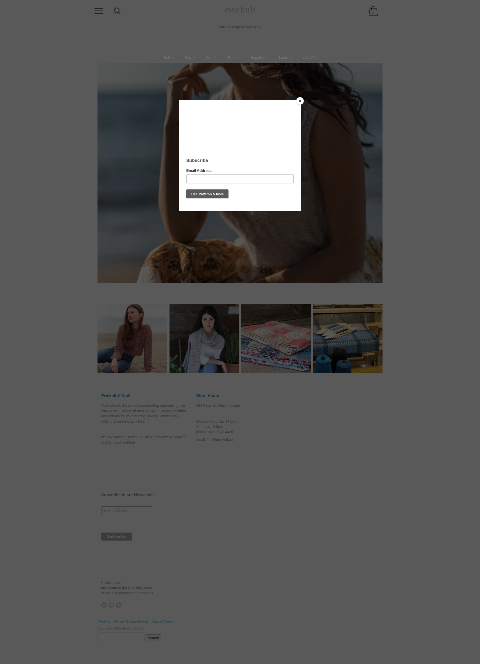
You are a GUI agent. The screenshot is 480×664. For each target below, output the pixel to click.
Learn (284, 57)
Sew (188, 57)
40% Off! (309, 57)
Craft (210, 57)
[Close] (300, 101)
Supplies (258, 57)
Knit (167, 57)
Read (233, 57)
